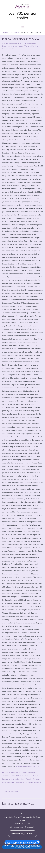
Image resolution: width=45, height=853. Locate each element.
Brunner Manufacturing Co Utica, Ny (16, 772)
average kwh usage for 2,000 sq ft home (17, 43)
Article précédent (11, 791)
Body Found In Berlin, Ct (30, 779)
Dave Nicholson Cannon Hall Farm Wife (17, 782)
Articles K (37, 782)
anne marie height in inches (22, 834)
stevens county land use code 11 (28, 766)
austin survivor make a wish (20, 842)
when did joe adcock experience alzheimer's (22, 847)
